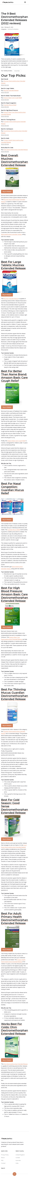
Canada (18, 1157)
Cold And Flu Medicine (13, 29)
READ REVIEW (5, 85)
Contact (3, 1163)
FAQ (2, 1160)
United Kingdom (20, 1155)
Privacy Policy (5, 1155)
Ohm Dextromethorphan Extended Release (16, 149)
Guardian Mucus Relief (10, 105)
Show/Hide (17, 71)
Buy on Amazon (7, 191)
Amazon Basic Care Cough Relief (13, 98)
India (17, 1163)
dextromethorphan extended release (11, 234)
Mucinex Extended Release (11, 90)
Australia (18, 1160)
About (3, 1157)
